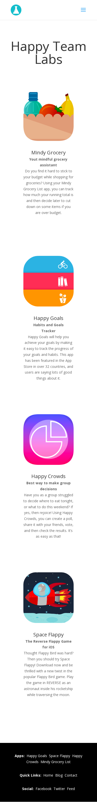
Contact (71, 775)
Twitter (59, 788)
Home (48, 775)
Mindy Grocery (48, 152)
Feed (71, 788)
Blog (59, 775)
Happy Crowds (48, 476)
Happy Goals (48, 318)
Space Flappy (48, 634)
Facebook (43, 788)
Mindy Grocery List (56, 761)
